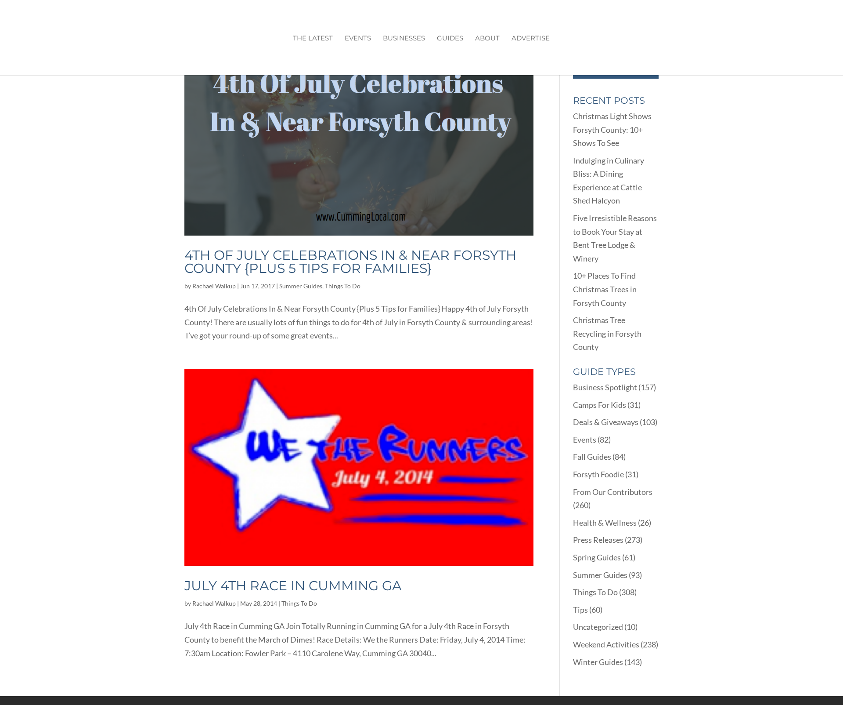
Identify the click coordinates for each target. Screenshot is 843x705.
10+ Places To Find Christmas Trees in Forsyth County (605, 289)
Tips (580, 609)
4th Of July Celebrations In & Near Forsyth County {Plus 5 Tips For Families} (350, 261)
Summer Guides (300, 286)
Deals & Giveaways (605, 422)
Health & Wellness (605, 522)
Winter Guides (598, 662)
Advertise (531, 38)
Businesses (404, 38)
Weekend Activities (606, 644)
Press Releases (598, 540)
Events (358, 38)
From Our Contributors (612, 492)
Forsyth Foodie (598, 474)
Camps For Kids (599, 405)
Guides (450, 38)
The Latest (313, 38)
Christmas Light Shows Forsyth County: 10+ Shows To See (612, 129)
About (487, 38)
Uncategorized (598, 627)
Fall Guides (592, 457)
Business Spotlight (605, 387)
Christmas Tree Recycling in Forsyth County (607, 333)
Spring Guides (597, 557)
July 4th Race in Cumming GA (293, 586)
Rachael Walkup (214, 286)
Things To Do (342, 286)
